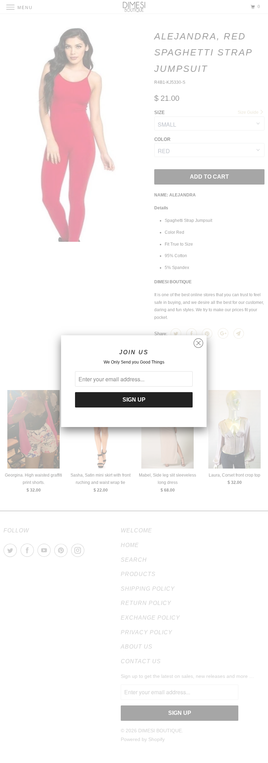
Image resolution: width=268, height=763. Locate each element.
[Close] (198, 341)
